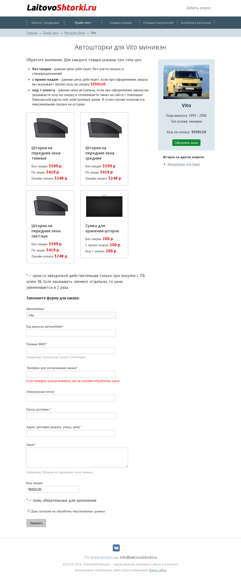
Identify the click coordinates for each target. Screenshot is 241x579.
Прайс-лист (51, 33)
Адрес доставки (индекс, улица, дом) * (54, 427)
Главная (31, 33)
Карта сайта (157, 570)
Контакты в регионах (196, 22)
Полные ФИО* (36, 344)
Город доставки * (38, 409)
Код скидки (34, 483)
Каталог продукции (45, 22)
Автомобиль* (35, 309)
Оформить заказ (186, 143)
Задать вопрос (198, 7)
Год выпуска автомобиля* (44, 326)
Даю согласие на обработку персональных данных (68, 511)
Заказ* (30, 444)
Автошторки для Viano (184, 164)
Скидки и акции (121, 22)
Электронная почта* (40, 392)
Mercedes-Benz (74, 33)
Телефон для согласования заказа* (51, 368)
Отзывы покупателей (158, 22)
